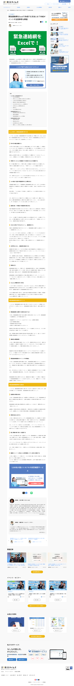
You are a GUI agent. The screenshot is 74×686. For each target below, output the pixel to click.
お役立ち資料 (17, 671)
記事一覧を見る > (42, 514)
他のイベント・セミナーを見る (36, 605)
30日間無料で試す (36, 483)
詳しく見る (15, 599)
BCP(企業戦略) (39, 7)
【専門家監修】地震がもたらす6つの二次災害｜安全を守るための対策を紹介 (64, 52)
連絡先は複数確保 (16, 114)
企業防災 (28, 7)
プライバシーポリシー (37, 682)
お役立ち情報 (64, 3)
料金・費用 (19, 675)
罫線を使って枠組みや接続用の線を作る (19, 102)
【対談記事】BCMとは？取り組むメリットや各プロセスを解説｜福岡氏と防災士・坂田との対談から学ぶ (63, 35)
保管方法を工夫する (16, 121)
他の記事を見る (36, 572)
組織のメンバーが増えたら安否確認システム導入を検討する (22, 124)
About (48, 3)
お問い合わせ (21, 659)
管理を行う (14, 107)
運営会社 (29, 682)
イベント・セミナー (56, 3)
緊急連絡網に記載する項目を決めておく (19, 112)
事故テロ (59, 7)
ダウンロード (15, 630)
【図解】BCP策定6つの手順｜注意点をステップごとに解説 (64, 46)
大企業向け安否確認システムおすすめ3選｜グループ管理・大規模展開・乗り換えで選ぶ (57, 565)
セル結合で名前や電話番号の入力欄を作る (19, 100)
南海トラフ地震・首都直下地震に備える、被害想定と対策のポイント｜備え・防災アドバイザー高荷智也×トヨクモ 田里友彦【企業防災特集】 (63, 29)
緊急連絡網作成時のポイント (16, 111)
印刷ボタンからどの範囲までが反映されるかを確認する (21, 98)
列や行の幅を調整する (16, 96)
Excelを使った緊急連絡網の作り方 (17, 95)
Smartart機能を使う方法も (17, 109)
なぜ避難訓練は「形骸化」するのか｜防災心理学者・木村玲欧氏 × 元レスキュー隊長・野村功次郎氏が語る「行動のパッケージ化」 (16, 565)
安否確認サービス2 (4, 675)
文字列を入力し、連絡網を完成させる (19, 105)
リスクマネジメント (6, 7)
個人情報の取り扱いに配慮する (18, 122)
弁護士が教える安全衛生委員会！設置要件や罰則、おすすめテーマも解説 (63, 40)
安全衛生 (18, 7)
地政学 (69, 7)
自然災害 (50, 7)
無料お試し (11, 659)
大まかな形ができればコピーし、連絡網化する (20, 104)
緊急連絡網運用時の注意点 (15, 118)
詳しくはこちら (34, 85)
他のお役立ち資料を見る (36, 636)
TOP (8, 10)
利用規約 (44, 682)
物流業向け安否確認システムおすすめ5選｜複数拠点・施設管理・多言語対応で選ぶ (36, 565)
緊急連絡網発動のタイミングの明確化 (19, 116)
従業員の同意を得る (16, 119)
